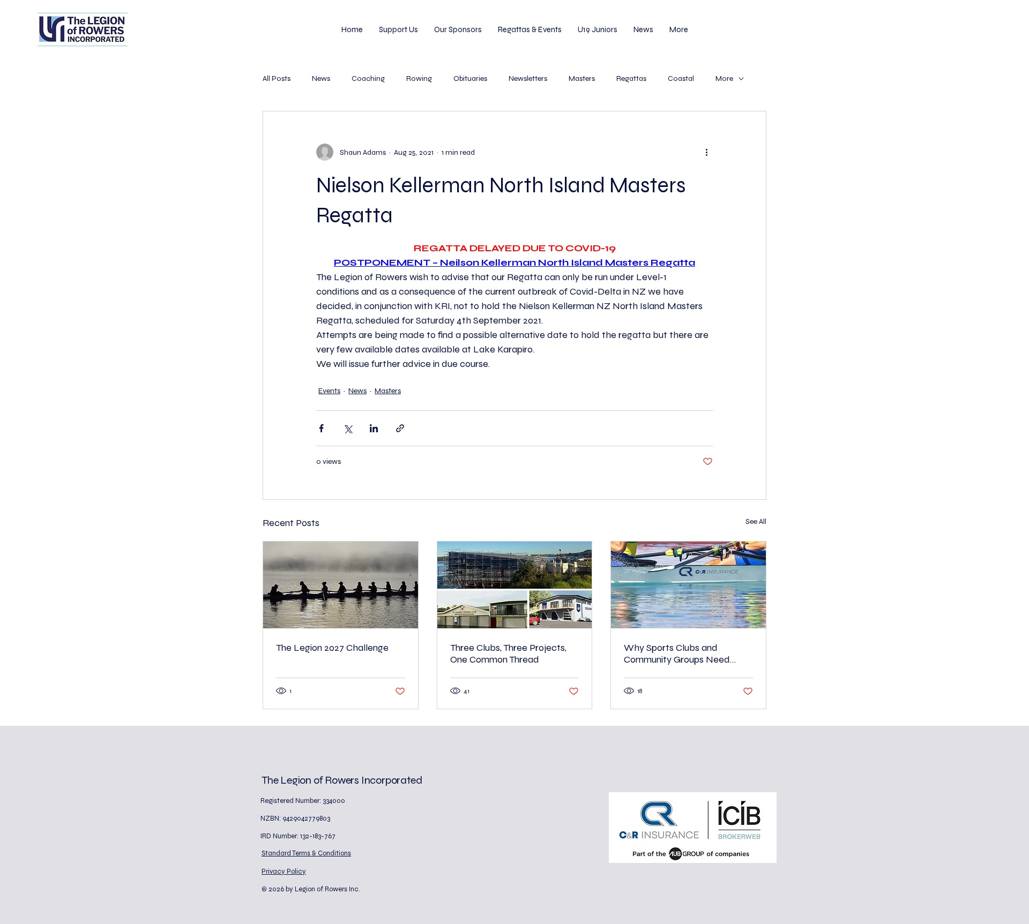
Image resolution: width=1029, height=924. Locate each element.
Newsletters (528, 78)
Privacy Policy (284, 871)
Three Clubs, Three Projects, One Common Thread (508, 653)
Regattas (631, 78)
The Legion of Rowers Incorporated (342, 780)
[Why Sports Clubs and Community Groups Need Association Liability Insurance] (688, 585)
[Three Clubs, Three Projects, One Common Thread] (514, 585)
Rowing (419, 78)
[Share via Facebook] (321, 428)
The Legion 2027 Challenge (332, 647)
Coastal (681, 78)
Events (329, 390)
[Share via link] (400, 428)
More (724, 78)
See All (755, 521)
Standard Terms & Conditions (306, 853)
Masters (582, 78)
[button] (398, 29)
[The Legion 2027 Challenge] (340, 585)
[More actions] (706, 152)
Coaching (368, 78)
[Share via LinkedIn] (374, 428)
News (321, 78)
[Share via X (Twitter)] (347, 428)
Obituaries (470, 78)
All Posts (276, 78)
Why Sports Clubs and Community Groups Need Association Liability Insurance (687, 653)
